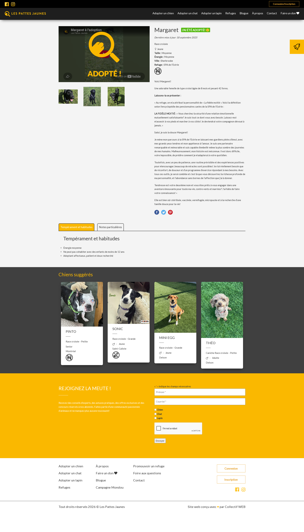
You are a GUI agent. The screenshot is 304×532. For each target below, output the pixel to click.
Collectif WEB (235, 507)
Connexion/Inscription (284, 4)
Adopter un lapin (211, 13)
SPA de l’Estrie (171, 64)
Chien (160, 409)
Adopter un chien (163, 13)
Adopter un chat (187, 13)
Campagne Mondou (110, 487)
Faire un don (288, 13)
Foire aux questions (147, 473)
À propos (257, 13)
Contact (272, 13)
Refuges (230, 13)
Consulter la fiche (82, 319)
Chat (159, 413)
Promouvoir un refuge (149, 466)
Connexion (231, 468)
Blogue (244, 13)
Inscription (231, 479)
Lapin (160, 418)
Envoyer (160, 440)
